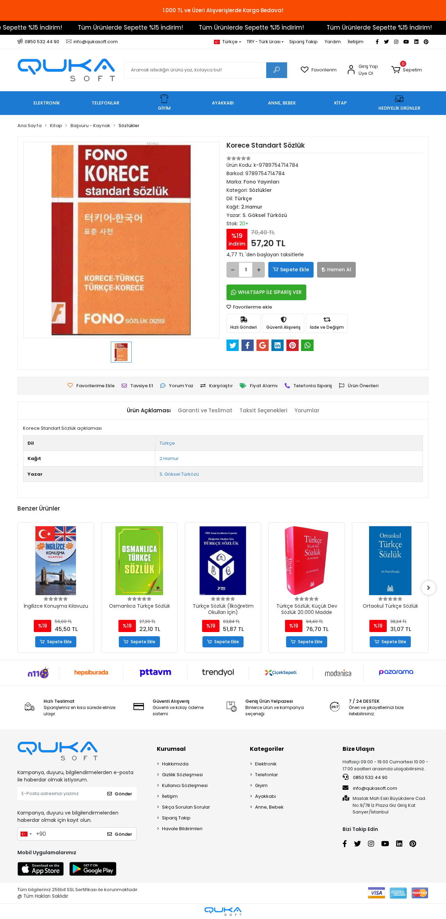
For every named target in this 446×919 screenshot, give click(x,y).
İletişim (355, 41)
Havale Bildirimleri (182, 828)
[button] (406, 70)
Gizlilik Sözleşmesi (182, 774)
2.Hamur (169, 458)
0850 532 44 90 (369, 777)
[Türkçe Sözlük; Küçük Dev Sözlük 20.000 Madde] (306, 560)
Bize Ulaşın (359, 749)
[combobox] (26, 834)
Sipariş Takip (303, 41)
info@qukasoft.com (374, 788)
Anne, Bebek (269, 807)
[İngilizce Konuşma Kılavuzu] (55, 560)
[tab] (149, 410)
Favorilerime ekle (252, 307)
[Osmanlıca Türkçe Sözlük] (139, 560)
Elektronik (266, 764)
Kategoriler (267, 749)
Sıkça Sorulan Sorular (186, 807)
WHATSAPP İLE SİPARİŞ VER (270, 292)
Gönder (123, 794)
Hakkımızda (175, 764)
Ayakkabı (265, 796)
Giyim (261, 785)
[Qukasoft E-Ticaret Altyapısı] (223, 911)
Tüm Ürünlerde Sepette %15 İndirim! (117, 27)
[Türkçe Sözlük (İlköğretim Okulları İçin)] (223, 560)
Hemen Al (339, 269)
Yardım (333, 41)
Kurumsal (171, 749)
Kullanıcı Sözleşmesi (185, 785)
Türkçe (167, 443)
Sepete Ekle (294, 269)
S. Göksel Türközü (179, 474)
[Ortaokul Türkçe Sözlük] (390, 560)
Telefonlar (266, 774)
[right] (428, 587)
